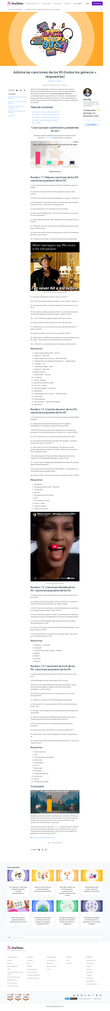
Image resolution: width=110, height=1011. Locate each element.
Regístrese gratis (55, 171)
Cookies (88, 975)
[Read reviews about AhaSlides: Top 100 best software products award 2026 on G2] (10, 997)
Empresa (77, 3)
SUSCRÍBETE (91, 125)
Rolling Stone (50, 837)
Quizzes (9, 960)
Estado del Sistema (85, 998)
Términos (89, 969)
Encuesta (10, 963)
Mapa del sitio (97, 998)
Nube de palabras (12, 966)
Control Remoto (12, 983)
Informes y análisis (12, 986)
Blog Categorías (15, 9)
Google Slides (51, 960)
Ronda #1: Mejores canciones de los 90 (17, 97)
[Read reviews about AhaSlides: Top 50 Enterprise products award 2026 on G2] (26, 997)
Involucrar (48, 138)
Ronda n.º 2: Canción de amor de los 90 (17, 102)
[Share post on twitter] (20, 90)
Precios (68, 3)
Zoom (49, 969)
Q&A (8, 969)
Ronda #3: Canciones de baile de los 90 (16, 107)
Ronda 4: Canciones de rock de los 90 (17, 111)
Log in (87, 3)
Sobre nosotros (91, 960)
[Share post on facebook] (24, 90)
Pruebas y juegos (55, 81)
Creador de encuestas (13, 977)
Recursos (58, 3)
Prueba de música (57, 842)
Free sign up (97, 3)
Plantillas (29, 966)
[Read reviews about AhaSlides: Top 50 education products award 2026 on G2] (18, 997)
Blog (28, 963)
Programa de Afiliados (33, 975)
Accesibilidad (90, 981)
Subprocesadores (91, 984)
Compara (30, 960)
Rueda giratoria (11, 980)
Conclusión (11, 115)
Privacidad (89, 972)
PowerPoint (50, 963)
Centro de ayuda (32, 972)
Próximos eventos (32, 969)
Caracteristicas (32, 3)
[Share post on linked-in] (16, 90)
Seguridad (89, 978)
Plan (68, 960)
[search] (101, 9)
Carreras (88, 966)
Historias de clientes (33, 978)
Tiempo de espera (39, 837)
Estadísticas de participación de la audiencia (43, 9)
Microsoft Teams (52, 966)
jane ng (45, 85)
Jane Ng (87, 99)
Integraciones (51, 957)
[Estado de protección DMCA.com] (71, 999)
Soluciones (46, 3)
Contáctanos (90, 963)
